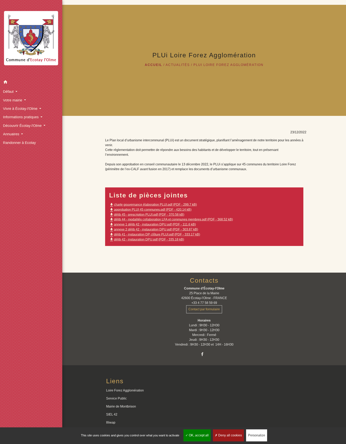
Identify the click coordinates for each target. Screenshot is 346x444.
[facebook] (204, 354)
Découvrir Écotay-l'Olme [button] (23, 126)
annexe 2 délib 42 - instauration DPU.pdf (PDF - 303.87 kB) (153, 229)
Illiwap (110, 422)
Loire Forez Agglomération (125, 390)
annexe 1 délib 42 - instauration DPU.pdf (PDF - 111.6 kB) (152, 224)
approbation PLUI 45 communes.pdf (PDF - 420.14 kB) (150, 209)
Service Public (116, 398)
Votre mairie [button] (13, 100)
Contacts (204, 280)
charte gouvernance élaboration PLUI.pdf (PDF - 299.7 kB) (153, 204)
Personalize (256, 435)
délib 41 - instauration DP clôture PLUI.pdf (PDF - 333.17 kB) (154, 234)
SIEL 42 (111, 414)
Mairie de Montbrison (121, 406)
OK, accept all (198, 435)
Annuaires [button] (11, 134)
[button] (31, 82)
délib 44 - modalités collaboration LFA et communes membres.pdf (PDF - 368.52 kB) (171, 219)
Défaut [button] (9, 92)
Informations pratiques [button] (21, 117)
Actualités (178, 65)
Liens (115, 381)
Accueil (153, 65)
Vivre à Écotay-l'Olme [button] (20, 109)
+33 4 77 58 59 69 (204, 302)
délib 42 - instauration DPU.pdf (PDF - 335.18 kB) (146, 239)
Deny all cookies (229, 435)
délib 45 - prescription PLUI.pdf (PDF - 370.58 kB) (146, 214)
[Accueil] (31, 39)
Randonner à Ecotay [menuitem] (19, 143)
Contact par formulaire (204, 309)
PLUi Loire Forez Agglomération (228, 65)
